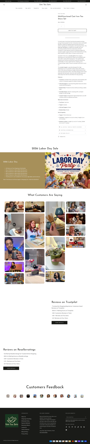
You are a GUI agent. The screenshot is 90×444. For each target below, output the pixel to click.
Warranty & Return (25, 425)
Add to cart (72, 30)
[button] (72, 34)
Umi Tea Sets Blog (43, 432)
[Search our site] (4, 4)
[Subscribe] (86, 417)
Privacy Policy (24, 433)
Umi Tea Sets (8, 440)
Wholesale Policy (25, 421)
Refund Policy (24, 431)
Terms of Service (25, 429)
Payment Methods (25, 423)
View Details (59, 322)
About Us (23, 416)
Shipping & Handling (26, 418)
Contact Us (24, 427)
